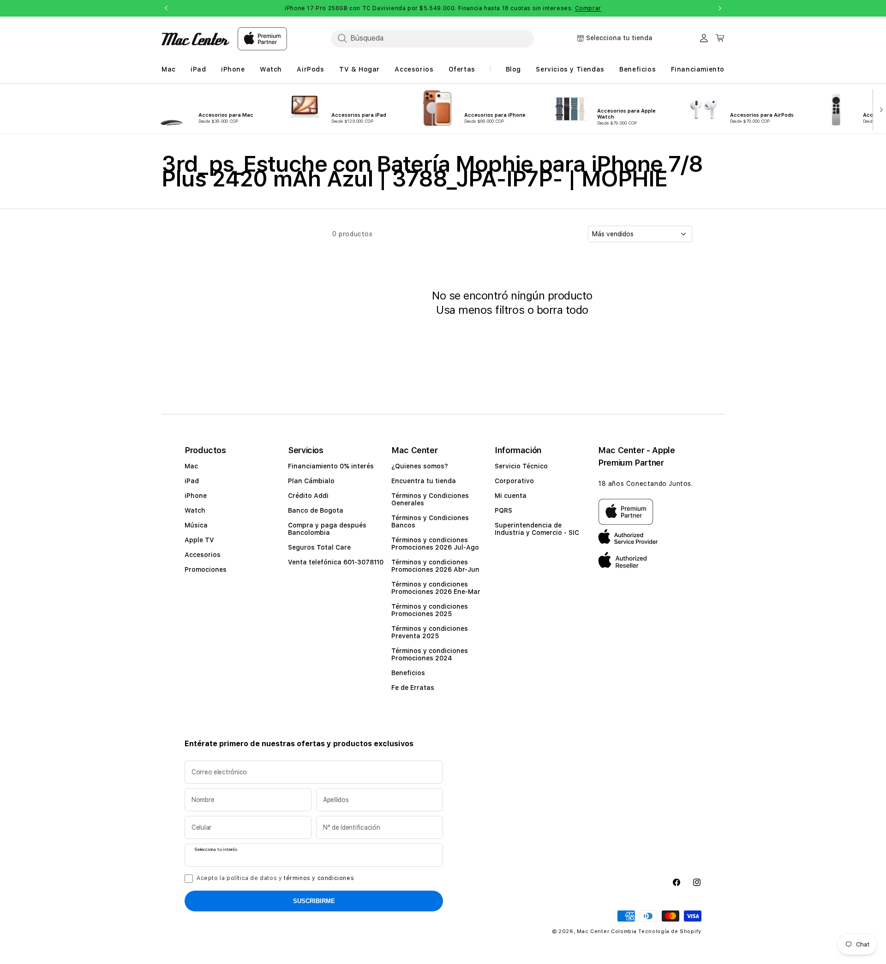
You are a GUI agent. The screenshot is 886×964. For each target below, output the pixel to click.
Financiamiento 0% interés (331, 466)
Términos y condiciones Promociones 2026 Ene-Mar (435, 588)
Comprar (588, 8)
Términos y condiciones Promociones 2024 (429, 654)
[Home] (195, 39)
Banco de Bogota (315, 510)
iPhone (196, 495)
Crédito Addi (308, 495)
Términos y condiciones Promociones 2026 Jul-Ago (435, 543)
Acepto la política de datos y (275, 878)
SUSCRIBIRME (314, 901)
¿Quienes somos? (419, 466)
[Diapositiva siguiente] (879, 109)
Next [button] (719, 8)
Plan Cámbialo (311, 481)
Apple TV (199, 540)
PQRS (503, 510)
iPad (192, 481)
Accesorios (203, 554)
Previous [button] (166, 8)
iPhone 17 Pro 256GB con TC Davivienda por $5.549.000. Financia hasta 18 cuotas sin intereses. (443, 8)
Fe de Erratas (412, 687)
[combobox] (432, 38)
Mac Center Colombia (606, 931)
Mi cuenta (511, 495)
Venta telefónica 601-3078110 (335, 562)
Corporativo (514, 481)
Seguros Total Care (319, 547)
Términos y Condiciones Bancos (430, 521)
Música (196, 525)
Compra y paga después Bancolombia (327, 528)
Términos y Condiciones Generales (430, 499)
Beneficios (408, 673)
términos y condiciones (319, 878)
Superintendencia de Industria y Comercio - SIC (537, 528)
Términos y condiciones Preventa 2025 (429, 632)
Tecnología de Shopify (669, 931)
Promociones (206, 569)
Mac (191, 466)
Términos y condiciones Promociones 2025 (429, 610)
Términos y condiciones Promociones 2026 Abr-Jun (435, 565)
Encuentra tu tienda (423, 481)
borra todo (562, 310)
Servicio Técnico (521, 466)
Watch (195, 510)
